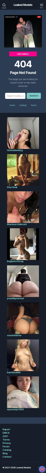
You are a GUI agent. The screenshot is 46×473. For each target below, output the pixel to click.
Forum (34, 105)
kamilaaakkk (14, 372)
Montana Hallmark (17, 224)
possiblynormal (15, 298)
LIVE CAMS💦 (23, 54)
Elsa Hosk (12, 187)
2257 (5, 436)
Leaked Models (23, 5)
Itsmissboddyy (15, 150)
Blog (5, 453)
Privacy (7, 443)
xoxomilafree (14, 335)
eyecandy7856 (15, 409)
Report (6, 429)
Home (12, 105)
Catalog (22, 105)
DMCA (6, 432)
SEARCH (34, 96)
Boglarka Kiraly (15, 261)
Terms (6, 439)
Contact (7, 456)
